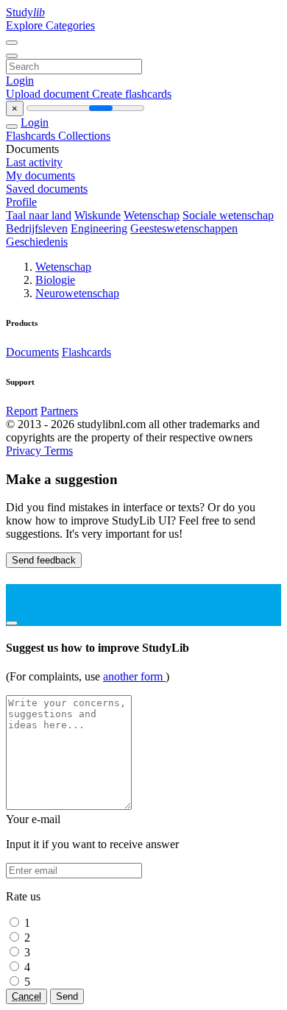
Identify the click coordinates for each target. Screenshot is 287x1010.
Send (67, 996)
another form (134, 676)
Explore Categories (50, 25)
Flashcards (32, 135)
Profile (21, 202)
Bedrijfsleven (37, 228)
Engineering (99, 228)
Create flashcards (131, 94)
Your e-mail (33, 819)
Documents (32, 352)
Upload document (49, 94)
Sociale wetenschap (228, 215)
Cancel (26, 996)
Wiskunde (97, 215)
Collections (84, 135)
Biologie (55, 280)
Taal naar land (38, 215)
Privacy (25, 450)
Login (20, 80)
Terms (58, 450)
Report (22, 411)
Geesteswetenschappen (184, 228)
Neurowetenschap (77, 293)
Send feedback (44, 560)
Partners (59, 411)
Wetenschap (152, 215)
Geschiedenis (37, 241)
